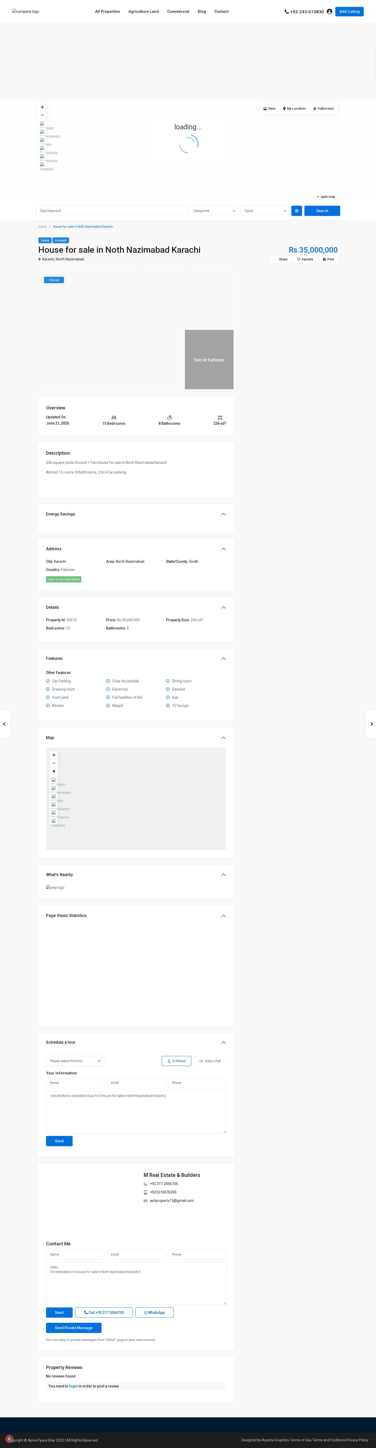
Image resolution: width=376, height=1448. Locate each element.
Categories (201, 211)
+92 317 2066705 (164, 1184)
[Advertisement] (188, 61)
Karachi (48, 259)
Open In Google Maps (64, 579)
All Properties (107, 11)
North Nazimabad (70, 259)
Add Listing (349, 11)
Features (54, 658)
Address (54, 548)
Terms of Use (301, 1440)
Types (248, 211)
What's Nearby (59, 874)
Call (106, 1313)
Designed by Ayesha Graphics (265, 1440)
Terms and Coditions (329, 1440)
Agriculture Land (143, 11)
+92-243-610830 (307, 11)
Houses (61, 240)
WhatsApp (156, 1313)
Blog (202, 11)
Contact (221, 11)
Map (50, 737)
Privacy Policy (357, 1440)
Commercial (178, 11)
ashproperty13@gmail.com (172, 1201)
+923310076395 (163, 1192)
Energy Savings (60, 514)
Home (42, 226)
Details (52, 607)
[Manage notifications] (9, 1439)
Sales (45, 240)
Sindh (193, 561)
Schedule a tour (60, 1042)
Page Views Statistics (66, 915)
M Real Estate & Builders (172, 1175)
